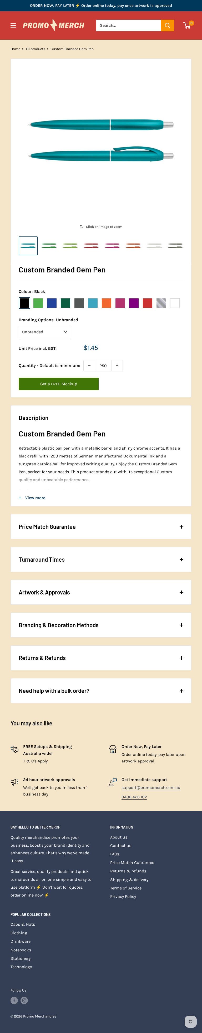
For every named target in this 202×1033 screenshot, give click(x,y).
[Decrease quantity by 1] (89, 365)
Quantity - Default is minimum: (49, 365)
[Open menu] (13, 25)
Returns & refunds (128, 870)
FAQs (114, 853)
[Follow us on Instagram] (24, 1000)
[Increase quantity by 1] (117, 365)
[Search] (167, 25)
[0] (187, 25)
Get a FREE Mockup (58, 383)
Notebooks (21, 949)
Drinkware (21, 941)
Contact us (120, 845)
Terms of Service (126, 888)
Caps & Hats (23, 924)
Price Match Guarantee (132, 862)
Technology (21, 966)
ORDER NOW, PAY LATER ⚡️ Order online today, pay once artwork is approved (101, 5)
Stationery (21, 958)
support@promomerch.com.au (151, 787)
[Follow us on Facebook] (14, 1000)
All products (35, 49)
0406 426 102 (134, 796)
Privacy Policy (123, 896)
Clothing (19, 932)
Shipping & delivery (129, 879)
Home (15, 49)
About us (118, 837)
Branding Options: (48, 319)
